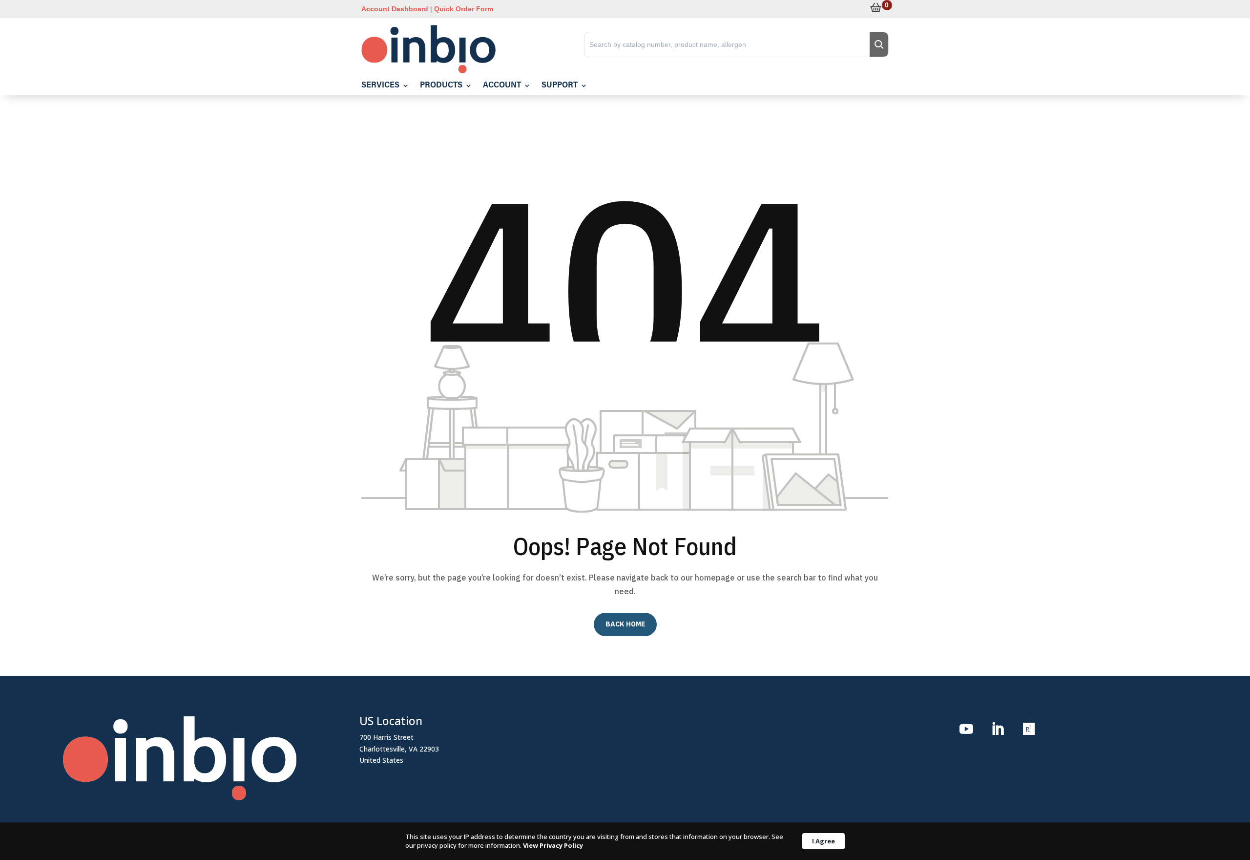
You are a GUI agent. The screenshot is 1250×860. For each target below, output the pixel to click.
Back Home (625, 624)
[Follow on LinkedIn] (997, 729)
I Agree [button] (823, 841)
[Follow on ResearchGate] (1028, 729)
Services (380, 85)
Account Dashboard (394, 9)
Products (441, 85)
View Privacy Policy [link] (553, 845)
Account (502, 85)
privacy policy (437, 845)
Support (560, 85)
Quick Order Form (463, 9)
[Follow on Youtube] (966, 729)
